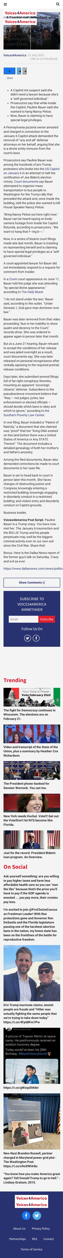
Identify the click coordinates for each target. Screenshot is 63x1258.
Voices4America (15, 55)
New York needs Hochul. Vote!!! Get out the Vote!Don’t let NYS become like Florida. (31, 820)
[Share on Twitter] (19, 70)
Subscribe (46, 619)
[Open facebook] (36, 638)
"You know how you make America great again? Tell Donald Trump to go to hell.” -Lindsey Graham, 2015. (32, 1178)
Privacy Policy (41, 1228)
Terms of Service (31, 1249)
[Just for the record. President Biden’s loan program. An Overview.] (32, 839)
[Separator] (24, 70)
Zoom (13, 279)
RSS (34, 1239)
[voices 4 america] (31, 17)
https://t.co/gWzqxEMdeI (21, 1087)
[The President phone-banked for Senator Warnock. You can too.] (32, 770)
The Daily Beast (32, 292)
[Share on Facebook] (9, 70)
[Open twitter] (27, 638)
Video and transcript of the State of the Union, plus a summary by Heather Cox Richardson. (31, 751)
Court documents (26, 181)
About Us (19, 1228)
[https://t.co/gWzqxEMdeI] (32, 1056)
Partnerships (17, 1239)
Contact (48, 1239)
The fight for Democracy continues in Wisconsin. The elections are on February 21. (29, 715)
